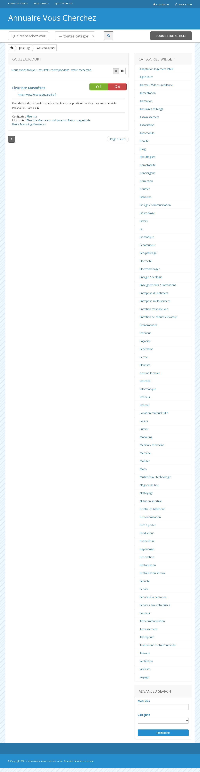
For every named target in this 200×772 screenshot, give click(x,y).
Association (147, 125)
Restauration (148, 565)
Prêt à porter (148, 525)
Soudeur (145, 613)
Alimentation (148, 93)
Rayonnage (147, 549)
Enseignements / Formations (158, 285)
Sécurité (145, 581)
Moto (143, 469)
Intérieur (145, 397)
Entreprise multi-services (155, 301)
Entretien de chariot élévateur (158, 317)
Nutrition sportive (151, 501)
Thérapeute (147, 637)
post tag (24, 48)
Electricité (146, 261)
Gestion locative (150, 373)
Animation (146, 101)
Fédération (146, 349)
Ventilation (146, 661)
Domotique (147, 237)
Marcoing (26, 124)
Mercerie (145, 453)
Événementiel (148, 325)
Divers (144, 221)
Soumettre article (171, 36)
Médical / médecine (152, 445)
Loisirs (144, 421)
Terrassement (148, 629)
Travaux (145, 653)
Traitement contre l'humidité (158, 645)
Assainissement (149, 117)
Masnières (39, 124)
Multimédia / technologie (155, 477)
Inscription (185, 4)
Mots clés (144, 701)
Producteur (147, 533)
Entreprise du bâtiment (154, 293)
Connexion (162, 4)
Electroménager (150, 269)
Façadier (145, 341)
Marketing (146, 437)
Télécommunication (152, 621)
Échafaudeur (147, 245)
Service (144, 589)
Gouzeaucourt (46, 48)
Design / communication (155, 205)
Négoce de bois (150, 485)
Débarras (145, 197)
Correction (146, 181)
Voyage (144, 677)
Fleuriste (32, 116)
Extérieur (145, 333)
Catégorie (144, 715)
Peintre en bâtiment (152, 509)
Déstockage (147, 213)
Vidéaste (145, 669)
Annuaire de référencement (79, 761)
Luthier (144, 429)
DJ (141, 229)
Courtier (145, 189)
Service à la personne (153, 597)
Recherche (163, 733)
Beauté (144, 141)
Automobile (147, 133)
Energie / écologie (151, 277)
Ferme (144, 357)
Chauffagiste (147, 157)
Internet (145, 405)
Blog (143, 149)
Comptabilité (148, 165)
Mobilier (145, 461)
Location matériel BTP (154, 413)
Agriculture (146, 77)
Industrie (145, 381)
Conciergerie (147, 173)
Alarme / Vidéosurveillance (156, 85)
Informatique (148, 389)
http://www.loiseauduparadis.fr (37, 94)
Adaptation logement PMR (156, 69)
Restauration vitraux (152, 573)
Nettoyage (146, 493)
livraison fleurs (66, 120)
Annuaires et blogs (151, 109)
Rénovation (147, 557)
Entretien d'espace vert (154, 309)
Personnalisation (150, 517)
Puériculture (147, 541)
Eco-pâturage (148, 253)
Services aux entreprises (155, 605)
